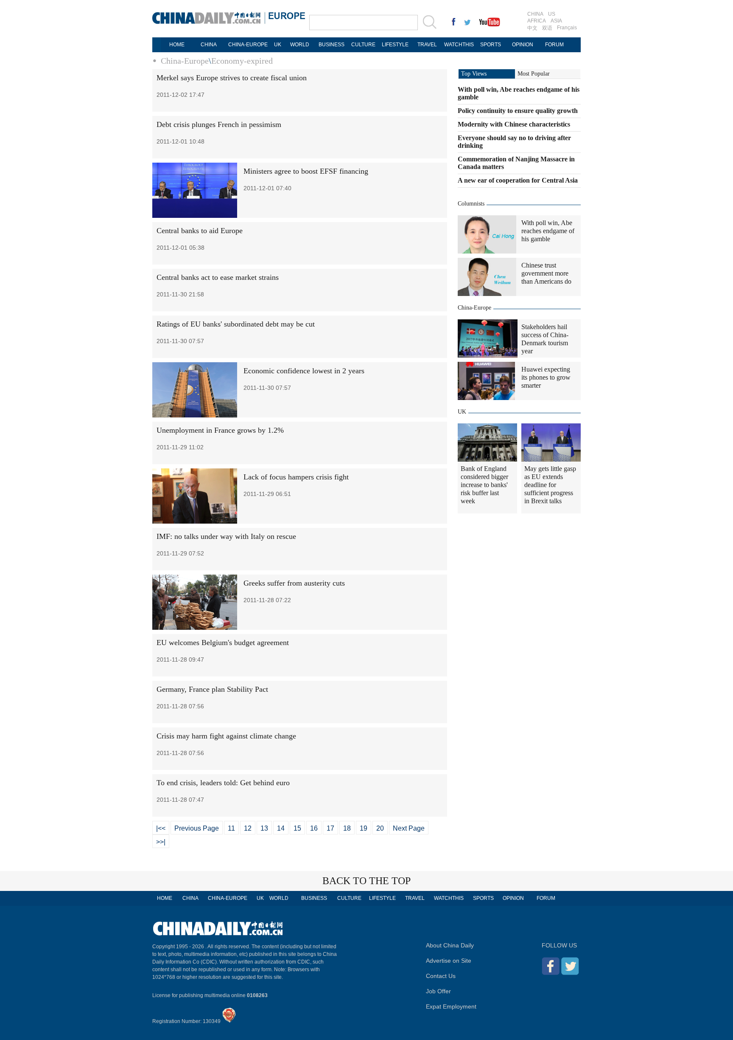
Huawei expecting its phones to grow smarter (546, 377)
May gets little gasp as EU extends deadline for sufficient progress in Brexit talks (550, 484)
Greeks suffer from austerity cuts (294, 583)
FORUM (554, 45)
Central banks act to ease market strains (218, 277)
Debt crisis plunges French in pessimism (219, 124)
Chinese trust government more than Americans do (546, 273)
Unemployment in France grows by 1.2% (220, 430)
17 (330, 828)
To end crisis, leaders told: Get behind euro (223, 782)
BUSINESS (331, 45)
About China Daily (450, 945)
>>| (160, 842)
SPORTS (490, 45)
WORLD (299, 45)
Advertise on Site (448, 960)
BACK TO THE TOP (366, 880)
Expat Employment (451, 1006)
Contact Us (441, 975)
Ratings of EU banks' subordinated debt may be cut (236, 324)
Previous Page (196, 828)
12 (248, 828)
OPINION (522, 45)
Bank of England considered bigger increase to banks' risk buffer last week (484, 484)
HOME (177, 45)
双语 (547, 28)
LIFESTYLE (395, 45)
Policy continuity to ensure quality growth (518, 110)
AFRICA (536, 21)
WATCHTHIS (459, 45)
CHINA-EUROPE (248, 45)
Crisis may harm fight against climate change (226, 736)
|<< (160, 828)
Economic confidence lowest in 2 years (303, 370)
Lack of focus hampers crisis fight (296, 477)
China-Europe (185, 60)
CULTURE (363, 45)
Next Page (409, 828)
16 (314, 828)
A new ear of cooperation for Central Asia (518, 180)
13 (264, 828)
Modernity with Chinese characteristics (514, 124)
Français (567, 28)
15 (297, 828)
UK (277, 45)
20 (380, 828)
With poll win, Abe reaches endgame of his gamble (547, 230)
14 (281, 828)
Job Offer (438, 991)
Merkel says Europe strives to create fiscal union (232, 77)
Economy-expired (242, 60)
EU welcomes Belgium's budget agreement (223, 642)
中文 (532, 28)
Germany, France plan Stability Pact (212, 689)
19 (363, 828)
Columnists (471, 203)
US (551, 14)
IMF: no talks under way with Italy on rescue (226, 536)
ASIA (556, 21)
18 (347, 828)
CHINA (535, 14)
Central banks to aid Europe (200, 230)
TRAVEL (427, 45)
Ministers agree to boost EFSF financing (305, 171)
